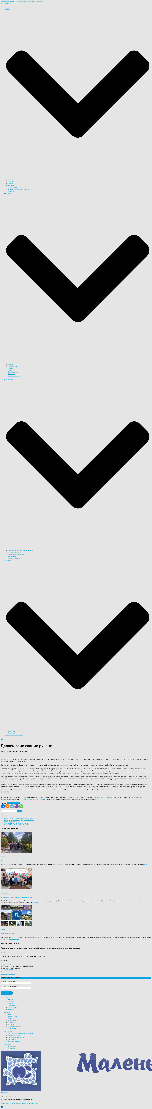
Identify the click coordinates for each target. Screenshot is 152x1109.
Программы (12, 368)
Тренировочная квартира (16, 554)
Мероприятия (12, 366)
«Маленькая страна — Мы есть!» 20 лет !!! (17, 824)
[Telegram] (12, 806)
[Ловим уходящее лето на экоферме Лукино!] (16, 853)
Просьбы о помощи (14, 376)
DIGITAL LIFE (10, 1096)
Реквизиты (11, 186)
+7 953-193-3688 (7, 970)
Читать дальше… (37, 902)
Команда (11, 182)
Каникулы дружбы (14, 558)
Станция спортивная (14, 553)
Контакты (11, 191)
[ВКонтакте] (3, 806)
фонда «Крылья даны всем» (34, 800)
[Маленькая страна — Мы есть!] (22, 2)
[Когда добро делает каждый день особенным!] (16, 889)
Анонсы (10, 364)
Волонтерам (12, 731)
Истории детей (12, 188)
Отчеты (10, 184)
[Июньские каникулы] (16, 925)
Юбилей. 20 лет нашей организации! (16, 823)
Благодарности (13, 372)
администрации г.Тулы (100, 797)
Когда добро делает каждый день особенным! (19, 820)
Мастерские (12, 556)
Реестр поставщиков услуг (14, 735)
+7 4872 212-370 (7, 964)
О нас (6, 998)
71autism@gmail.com (8, 974)
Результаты (11, 370)
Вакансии (7, 1044)
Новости (9, 803)
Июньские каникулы (10, 821)
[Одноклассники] (7, 806)
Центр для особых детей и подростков (20, 551)
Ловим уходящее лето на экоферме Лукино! (18, 818)
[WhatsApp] (21, 806)
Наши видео (12, 378)
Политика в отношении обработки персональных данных (19, 1103)
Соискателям (12, 733)
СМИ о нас (11, 374)
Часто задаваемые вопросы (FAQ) (19, 189)
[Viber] (16, 806)
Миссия (10, 180)
